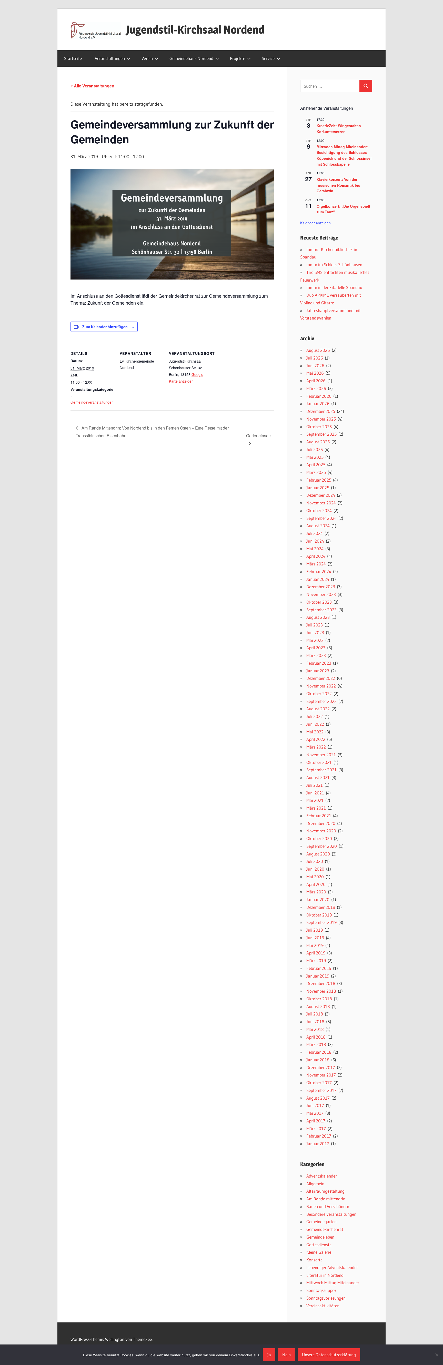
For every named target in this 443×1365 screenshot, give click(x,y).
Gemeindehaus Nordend (191, 58)
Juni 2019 (315, 937)
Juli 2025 (314, 449)
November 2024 (321, 502)
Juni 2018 (315, 1021)
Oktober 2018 (319, 998)
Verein (147, 58)
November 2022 (321, 686)
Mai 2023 (315, 640)
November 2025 (321, 419)
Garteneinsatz (258, 436)
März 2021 (316, 808)
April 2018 (316, 1037)
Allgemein (315, 1183)
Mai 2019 (315, 945)
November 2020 (321, 830)
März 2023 (316, 655)
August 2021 (318, 777)
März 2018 (316, 1044)
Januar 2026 (317, 403)
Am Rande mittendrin (325, 1198)
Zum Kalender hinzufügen (105, 326)
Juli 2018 (314, 1014)
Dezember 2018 (320, 983)
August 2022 (318, 708)
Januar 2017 (317, 1143)
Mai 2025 (315, 457)
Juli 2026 (314, 358)
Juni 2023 (315, 632)
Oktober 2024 (319, 510)
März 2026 (316, 388)
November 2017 (321, 1075)
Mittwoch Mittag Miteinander (332, 1282)
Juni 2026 (315, 365)
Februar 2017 (318, 1136)
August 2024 (318, 525)
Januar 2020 (317, 899)
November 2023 (321, 594)
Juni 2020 (315, 869)
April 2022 (315, 739)
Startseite (73, 58)
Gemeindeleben (320, 1237)
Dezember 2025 (320, 411)
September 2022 (321, 701)
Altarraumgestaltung (325, 1191)
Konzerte (314, 1259)
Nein (286, 1354)
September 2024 (321, 518)
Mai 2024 (315, 548)
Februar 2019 (318, 968)
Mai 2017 (315, 1113)
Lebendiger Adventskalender (332, 1267)
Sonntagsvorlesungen (326, 1298)
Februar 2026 (318, 396)
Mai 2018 (315, 1029)
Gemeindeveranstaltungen (92, 402)
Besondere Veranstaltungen (331, 1214)
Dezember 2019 (320, 907)
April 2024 (315, 556)
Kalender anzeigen (315, 222)
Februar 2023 (318, 663)
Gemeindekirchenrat (324, 1229)
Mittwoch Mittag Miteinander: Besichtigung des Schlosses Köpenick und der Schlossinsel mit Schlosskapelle (344, 155)
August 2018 (318, 1006)
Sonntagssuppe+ (321, 1290)
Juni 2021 (315, 792)
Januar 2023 (317, 670)
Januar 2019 (317, 976)
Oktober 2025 (319, 426)
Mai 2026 (315, 373)
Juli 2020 (314, 861)
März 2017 (316, 1128)
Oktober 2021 (319, 762)
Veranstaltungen (110, 58)
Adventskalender (321, 1176)
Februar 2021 (318, 815)
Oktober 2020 (319, 838)
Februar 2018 (318, 1052)
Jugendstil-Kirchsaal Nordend (195, 29)
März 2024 (316, 563)
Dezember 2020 (320, 823)
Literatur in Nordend (325, 1275)
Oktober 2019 (319, 915)
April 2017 (315, 1120)
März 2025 (316, 472)
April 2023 (315, 647)
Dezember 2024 (320, 495)
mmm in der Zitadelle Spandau (334, 287)
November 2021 (321, 754)
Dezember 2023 (320, 586)
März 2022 (316, 747)
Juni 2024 (315, 541)
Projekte (237, 58)
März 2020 (316, 891)
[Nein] (436, 1354)
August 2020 (318, 853)
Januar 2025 (317, 487)
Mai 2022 (315, 731)
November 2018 (321, 991)
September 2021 (321, 769)
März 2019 (316, 960)
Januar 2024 (317, 579)
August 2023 (318, 617)
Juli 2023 (314, 624)
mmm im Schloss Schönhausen (334, 264)
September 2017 (321, 1090)
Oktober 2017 (319, 1082)
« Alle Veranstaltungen (92, 86)
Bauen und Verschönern (327, 1206)
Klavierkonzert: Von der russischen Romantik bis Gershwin (338, 185)
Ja (269, 1354)
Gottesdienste (318, 1244)
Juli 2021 (314, 785)
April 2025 (315, 464)
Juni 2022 (315, 724)
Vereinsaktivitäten (322, 1305)
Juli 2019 (314, 930)
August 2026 (318, 350)
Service (268, 58)
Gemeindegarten (321, 1221)
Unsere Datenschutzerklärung (329, 1354)
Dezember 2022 (320, 678)
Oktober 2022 (319, 693)
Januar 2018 (317, 1059)
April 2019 (315, 952)
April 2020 (316, 884)
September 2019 (321, 922)
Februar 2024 (318, 571)
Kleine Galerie (318, 1252)
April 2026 (316, 380)
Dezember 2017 (320, 1067)
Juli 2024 (314, 533)
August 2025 (318, 441)
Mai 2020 (315, 876)
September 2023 (321, 609)
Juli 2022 (314, 716)
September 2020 (321, 846)
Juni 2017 (315, 1105)
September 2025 (321, 434)
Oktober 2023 (319, 602)
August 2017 (318, 1098)
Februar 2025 (318, 480)
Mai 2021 (315, 800)
